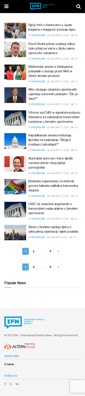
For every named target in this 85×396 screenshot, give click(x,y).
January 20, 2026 (59, 35)
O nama (9, 364)
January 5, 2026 (58, 237)
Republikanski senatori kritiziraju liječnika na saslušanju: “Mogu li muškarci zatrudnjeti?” (49, 139)
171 (75, 104)
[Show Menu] (6, 6)
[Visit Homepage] (42, 6)
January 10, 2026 (59, 196)
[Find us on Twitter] (10, 383)
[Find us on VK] (17, 383)
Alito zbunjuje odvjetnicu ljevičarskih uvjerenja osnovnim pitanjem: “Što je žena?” (53, 94)
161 (74, 237)
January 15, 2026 (59, 104)
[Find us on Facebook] (5, 383)
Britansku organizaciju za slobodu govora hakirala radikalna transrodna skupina (53, 185)
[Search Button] (78, 6)
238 (75, 35)
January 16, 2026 (59, 59)
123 (75, 127)
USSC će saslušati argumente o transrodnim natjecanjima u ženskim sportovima (53, 208)
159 (75, 59)
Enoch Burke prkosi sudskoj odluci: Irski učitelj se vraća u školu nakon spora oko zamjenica (52, 48)
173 (75, 150)
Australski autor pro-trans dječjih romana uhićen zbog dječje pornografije (50, 162)
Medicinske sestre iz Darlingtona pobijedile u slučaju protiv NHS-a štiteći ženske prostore (50, 71)
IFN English (38, 35)
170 (75, 81)
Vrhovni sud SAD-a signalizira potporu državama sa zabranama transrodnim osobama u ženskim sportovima (54, 117)
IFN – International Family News (33, 335)
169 (75, 173)
